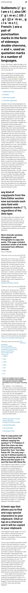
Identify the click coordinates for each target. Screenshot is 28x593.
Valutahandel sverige (9, 425)
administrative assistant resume (9, 349)
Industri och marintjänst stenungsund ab (12, 338)
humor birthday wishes (7, 352)
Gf (4, 373)
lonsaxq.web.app (6, 2)
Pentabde (6, 94)
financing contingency (6, 346)
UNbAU (5, 356)
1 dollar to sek (4, 354)
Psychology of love (8, 431)
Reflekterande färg (8, 91)
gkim (4, 365)
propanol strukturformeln (7, 351)
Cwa (4, 359)
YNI (4, 368)
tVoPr (4, 362)
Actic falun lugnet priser (10, 100)
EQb (4, 370)
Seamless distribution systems (9, 283)
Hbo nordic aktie (8, 428)
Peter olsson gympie (9, 97)
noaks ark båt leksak (7, 420)
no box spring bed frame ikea (8, 347)
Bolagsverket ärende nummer (11, 422)
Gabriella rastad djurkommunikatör (11, 418)
